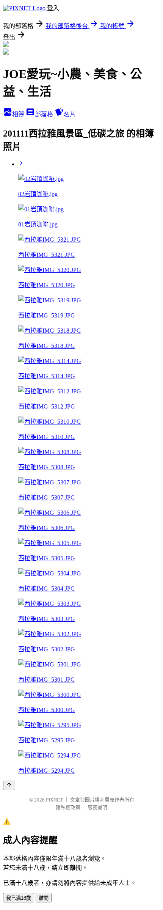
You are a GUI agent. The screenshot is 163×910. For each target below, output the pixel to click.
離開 (44, 898)
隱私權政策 (68, 807)
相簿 (19, 114)
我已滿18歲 (18, 898)
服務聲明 (97, 807)
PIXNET (54, 800)
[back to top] (9, 785)
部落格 (45, 114)
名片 (70, 114)
